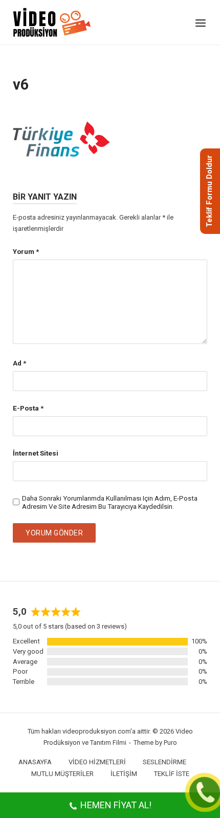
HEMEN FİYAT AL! (115, 805)
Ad (19, 363)
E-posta (28, 408)
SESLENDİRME (164, 762)
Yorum (26, 251)
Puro (170, 742)
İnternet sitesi (35, 453)
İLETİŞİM (124, 774)
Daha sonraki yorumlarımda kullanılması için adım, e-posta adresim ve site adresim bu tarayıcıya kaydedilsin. (109, 502)
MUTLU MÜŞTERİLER (62, 774)
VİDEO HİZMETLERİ (97, 762)
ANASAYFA (35, 762)
